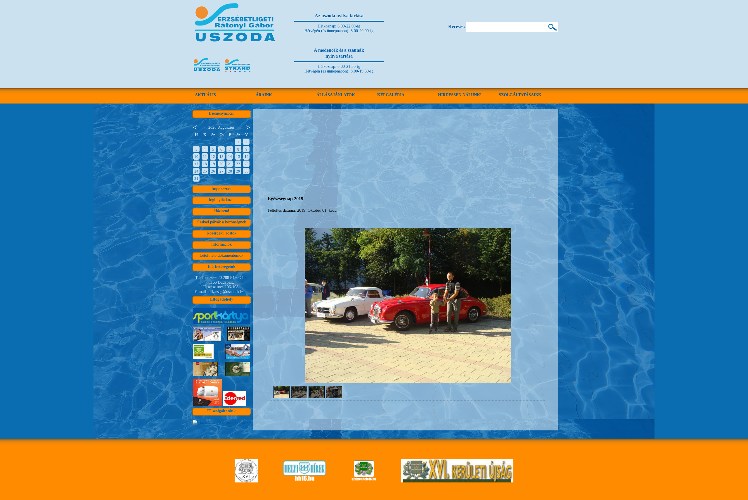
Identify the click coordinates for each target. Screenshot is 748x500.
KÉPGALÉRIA (390, 95)
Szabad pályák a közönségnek (221, 222)
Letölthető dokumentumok (221, 255)
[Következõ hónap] (248, 127)
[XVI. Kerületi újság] (457, 480)
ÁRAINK (264, 95)
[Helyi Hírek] (304, 480)
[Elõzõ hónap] (194, 127)
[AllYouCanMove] (207, 405)
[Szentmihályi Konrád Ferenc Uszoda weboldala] (206, 72)
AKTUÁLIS (205, 95)
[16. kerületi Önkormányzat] (246, 480)
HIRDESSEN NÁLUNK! (460, 95)
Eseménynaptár (221, 113)
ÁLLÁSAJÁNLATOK (335, 95)
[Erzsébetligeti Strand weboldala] (237, 72)
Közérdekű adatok (221, 233)
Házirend (221, 211)
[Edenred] (235, 405)
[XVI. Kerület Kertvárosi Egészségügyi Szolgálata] (364, 480)
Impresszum (221, 189)
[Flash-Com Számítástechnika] (222, 422)
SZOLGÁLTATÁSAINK (520, 95)
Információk (221, 244)
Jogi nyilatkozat (222, 200)
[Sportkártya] (221, 323)
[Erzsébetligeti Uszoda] (235, 49)
